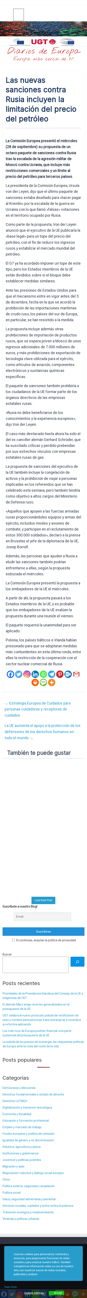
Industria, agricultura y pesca (22, 1146)
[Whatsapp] (43, 674)
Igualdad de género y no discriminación (28, 1140)
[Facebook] (10, 674)
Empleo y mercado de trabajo (22, 1127)
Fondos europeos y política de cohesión (28, 1133)
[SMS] (43, 682)
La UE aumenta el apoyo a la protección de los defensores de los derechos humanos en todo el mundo (42, 731)
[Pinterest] (60, 674)
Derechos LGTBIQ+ (15, 1101)
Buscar (7, 954)
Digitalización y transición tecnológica (27, 1107)
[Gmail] (76, 674)
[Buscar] (77, 962)
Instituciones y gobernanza (20, 1153)
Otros (6, 1179)
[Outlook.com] (68, 674)
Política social (11, 1192)
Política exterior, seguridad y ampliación (29, 1186)
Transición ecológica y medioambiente (28, 1212)
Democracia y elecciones (19, 1088)
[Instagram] (27, 674)
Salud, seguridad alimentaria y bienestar (29, 1199)
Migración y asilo (13, 1166)
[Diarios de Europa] (8, 15)
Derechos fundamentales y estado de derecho (33, 1094)
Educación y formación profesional (26, 1120)
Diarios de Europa (43, 51)
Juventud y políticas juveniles (22, 1160)
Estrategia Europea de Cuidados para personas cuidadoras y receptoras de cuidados (38, 709)
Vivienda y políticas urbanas (21, 1218)
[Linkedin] (35, 674)
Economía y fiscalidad (17, 1114)
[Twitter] (18, 674)
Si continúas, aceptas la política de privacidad (45, 940)
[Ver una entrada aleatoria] (79, 14)
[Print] (35, 682)
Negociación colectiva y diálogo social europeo (33, 1173)
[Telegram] (51, 674)
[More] (51, 682)
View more (10, 1287)
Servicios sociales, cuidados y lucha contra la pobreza (38, 1205)
